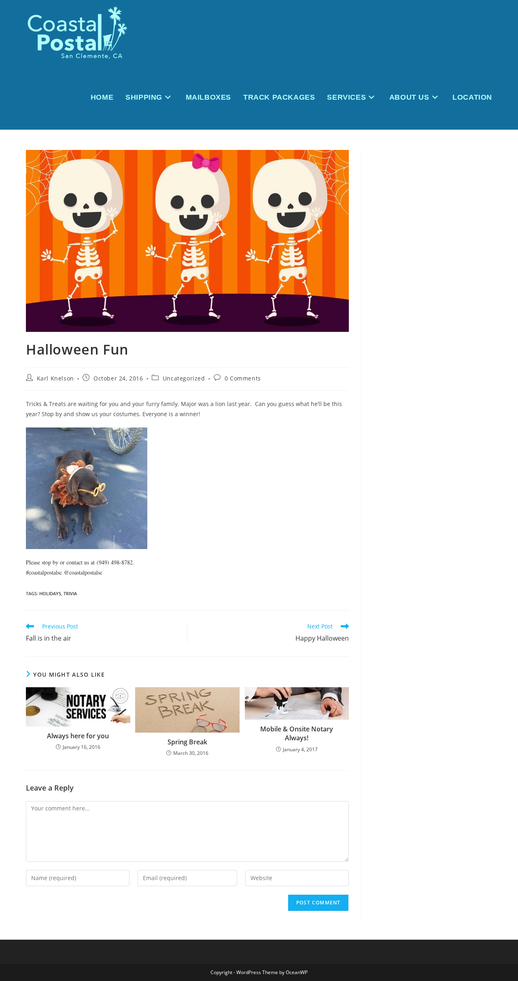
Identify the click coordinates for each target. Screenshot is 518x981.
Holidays (50, 593)
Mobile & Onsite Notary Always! (296, 733)
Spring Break (187, 741)
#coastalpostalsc (44, 572)
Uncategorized (184, 378)
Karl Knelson (55, 378)
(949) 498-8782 (115, 562)
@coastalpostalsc (83, 572)
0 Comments (243, 378)
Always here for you (78, 735)
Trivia (70, 593)
